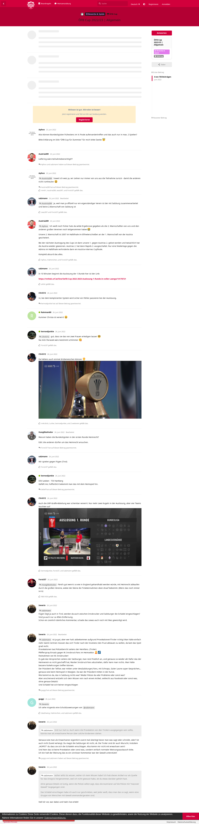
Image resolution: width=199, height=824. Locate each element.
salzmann (46, 610)
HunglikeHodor (49, 584)
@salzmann (89, 707)
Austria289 (47, 178)
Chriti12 (45, 336)
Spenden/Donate (10, 822)
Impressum (171, 822)
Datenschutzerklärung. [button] (55, 818)
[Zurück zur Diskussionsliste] (3, 3)
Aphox (45, 226)
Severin (45, 704)
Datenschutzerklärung (187, 822)
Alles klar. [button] (190, 816)
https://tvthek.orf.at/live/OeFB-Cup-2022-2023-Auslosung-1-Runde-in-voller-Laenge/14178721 (82, 279)
